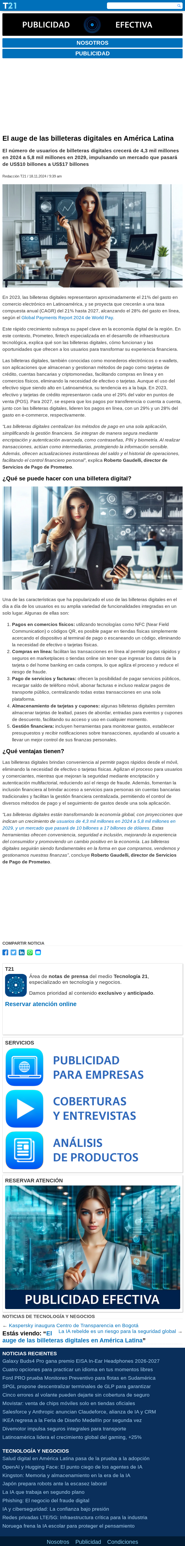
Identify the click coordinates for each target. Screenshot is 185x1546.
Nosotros (58, 1542)
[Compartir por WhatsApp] (30, 952)
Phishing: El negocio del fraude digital (45, 1500)
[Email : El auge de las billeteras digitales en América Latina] (38, 952)
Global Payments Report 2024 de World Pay (67, 317)
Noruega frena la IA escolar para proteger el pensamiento (68, 1526)
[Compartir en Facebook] (5, 952)
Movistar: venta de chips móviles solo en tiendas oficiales (68, 1403)
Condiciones (122, 1542)
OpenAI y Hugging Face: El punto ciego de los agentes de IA (72, 1467)
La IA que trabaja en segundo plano (43, 1492)
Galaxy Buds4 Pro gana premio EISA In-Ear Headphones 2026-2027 (81, 1361)
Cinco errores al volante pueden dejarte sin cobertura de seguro (76, 1395)
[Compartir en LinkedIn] (22, 952)
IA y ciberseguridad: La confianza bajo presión (55, 1509)
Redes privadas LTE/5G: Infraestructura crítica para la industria (74, 1517)
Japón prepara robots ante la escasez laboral (54, 1483)
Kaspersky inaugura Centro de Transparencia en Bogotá (74, 1325)
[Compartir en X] (13, 952)
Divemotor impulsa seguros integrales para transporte (64, 1428)
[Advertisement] (92, 98)
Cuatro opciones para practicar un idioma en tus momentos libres (77, 1369)
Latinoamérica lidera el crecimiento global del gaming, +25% (72, 1437)
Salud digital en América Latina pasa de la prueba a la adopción (76, 1458)
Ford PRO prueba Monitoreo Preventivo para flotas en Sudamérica (79, 1378)
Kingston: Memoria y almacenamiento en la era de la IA (66, 1475)
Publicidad (88, 1542)
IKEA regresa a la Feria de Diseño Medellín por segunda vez (72, 1420)
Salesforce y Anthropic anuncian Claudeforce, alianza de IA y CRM (79, 1411)
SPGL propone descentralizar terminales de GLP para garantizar (76, 1386)
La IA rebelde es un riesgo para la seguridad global (117, 1331)
